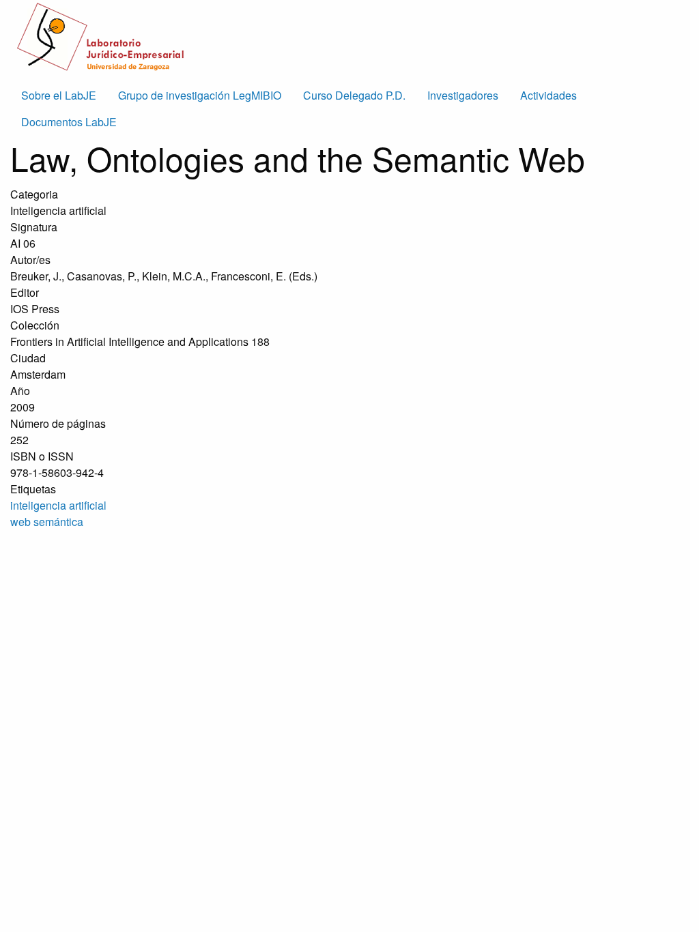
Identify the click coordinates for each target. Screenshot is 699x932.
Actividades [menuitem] (548, 95)
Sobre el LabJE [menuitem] (58, 95)
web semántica (46, 521)
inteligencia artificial (58, 505)
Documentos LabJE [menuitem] (69, 122)
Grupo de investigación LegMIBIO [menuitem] (199, 95)
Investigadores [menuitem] (462, 95)
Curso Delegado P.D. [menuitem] (354, 95)
